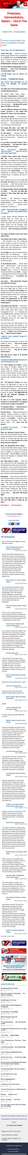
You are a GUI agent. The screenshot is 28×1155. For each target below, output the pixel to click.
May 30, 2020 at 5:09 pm (21, 678)
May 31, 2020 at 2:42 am (21, 824)
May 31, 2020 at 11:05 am (21, 900)
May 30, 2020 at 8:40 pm (21, 723)
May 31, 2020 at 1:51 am (21, 807)
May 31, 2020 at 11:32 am (21, 933)
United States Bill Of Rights (10, 1135)
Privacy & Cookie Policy (13, 1149)
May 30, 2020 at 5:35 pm (21, 687)
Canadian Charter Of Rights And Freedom (11, 1139)
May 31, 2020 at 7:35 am (21, 855)
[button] (25, 4)
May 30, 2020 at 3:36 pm (21, 583)
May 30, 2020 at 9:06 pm (21, 753)
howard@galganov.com (14, 516)
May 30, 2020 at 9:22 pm (21, 776)
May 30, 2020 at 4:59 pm (21, 654)
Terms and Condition (13, 1151)
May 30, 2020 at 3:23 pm (21, 550)
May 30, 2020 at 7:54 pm (21, 711)
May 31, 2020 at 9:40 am (21, 878)
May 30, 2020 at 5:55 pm (21, 700)
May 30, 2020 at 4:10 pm (21, 609)
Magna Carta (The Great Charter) (11, 1131)
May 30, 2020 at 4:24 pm (21, 627)
